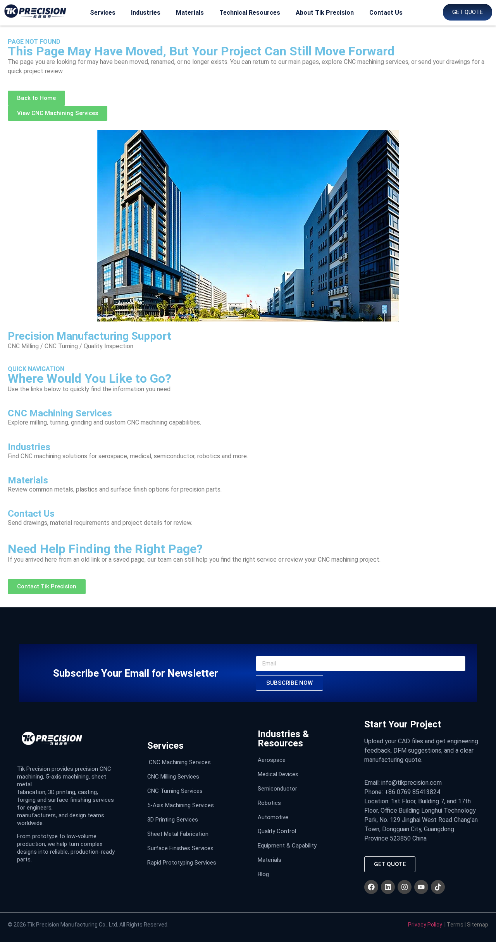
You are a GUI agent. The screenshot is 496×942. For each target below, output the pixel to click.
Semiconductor (277, 788)
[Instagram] (405, 887)
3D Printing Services (172, 819)
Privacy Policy (425, 924)
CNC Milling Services (173, 776)
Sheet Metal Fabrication (177, 833)
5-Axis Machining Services (180, 805)
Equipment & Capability (287, 845)
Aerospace (272, 759)
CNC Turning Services (175, 790)
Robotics (269, 802)
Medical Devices (278, 774)
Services (102, 12)
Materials (190, 12)
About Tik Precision (325, 12)
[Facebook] (371, 887)
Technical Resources (249, 12)
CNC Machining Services (180, 762)
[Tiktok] (438, 887)
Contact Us (386, 12)
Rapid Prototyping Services (181, 862)
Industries (145, 12)
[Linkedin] (388, 887)
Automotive (273, 817)
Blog (263, 874)
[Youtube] (421, 887)
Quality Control (277, 831)
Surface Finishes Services (180, 848)
